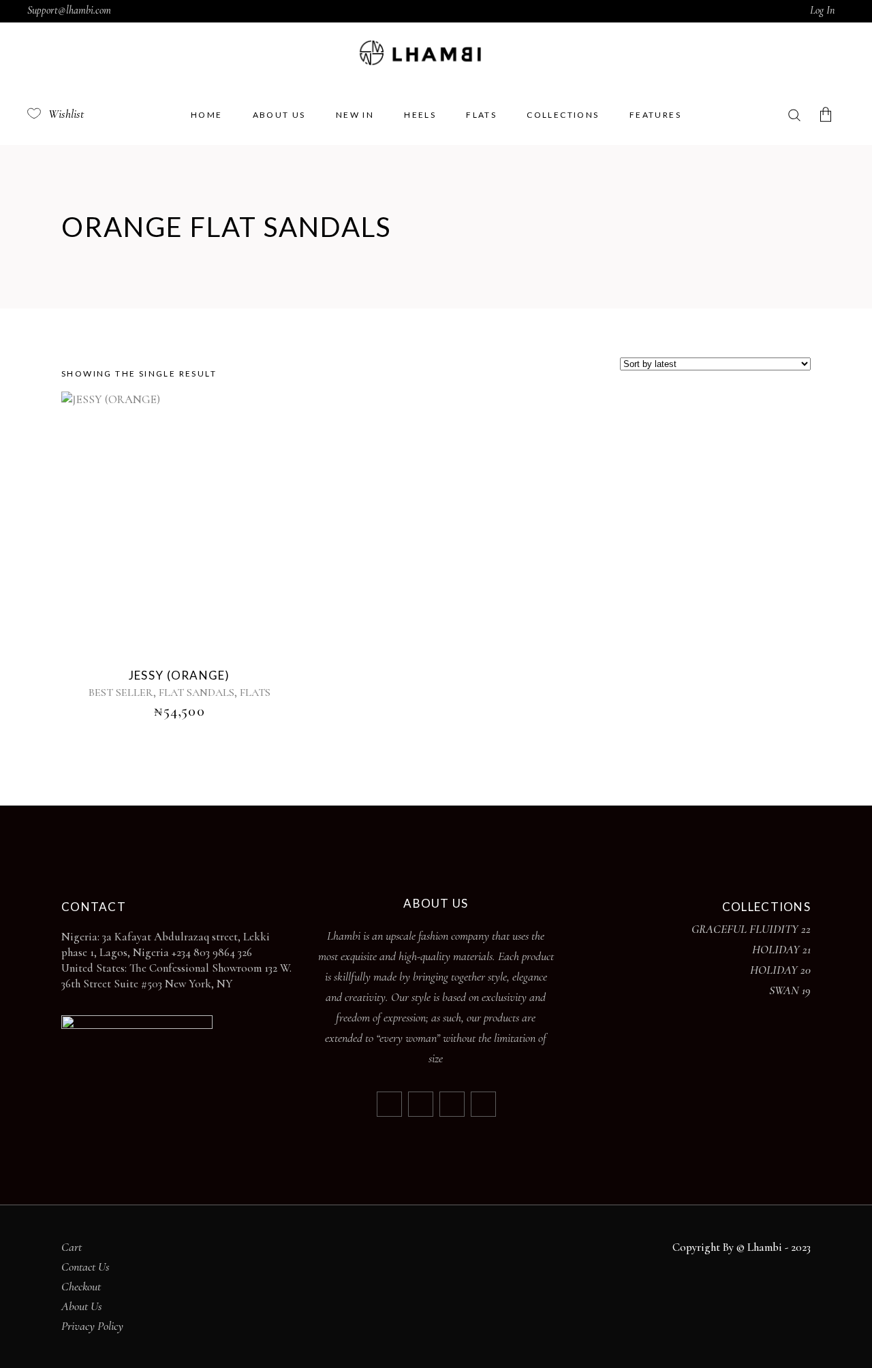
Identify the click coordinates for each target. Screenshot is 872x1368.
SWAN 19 (790, 990)
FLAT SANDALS (196, 692)
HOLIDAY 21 (781, 949)
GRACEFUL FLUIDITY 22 (751, 928)
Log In (822, 10)
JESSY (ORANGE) (179, 675)
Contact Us (85, 1266)
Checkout (81, 1286)
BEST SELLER (121, 692)
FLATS (255, 692)
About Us (81, 1306)
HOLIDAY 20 (780, 969)
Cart (71, 1246)
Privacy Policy (92, 1325)
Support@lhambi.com (69, 10)
